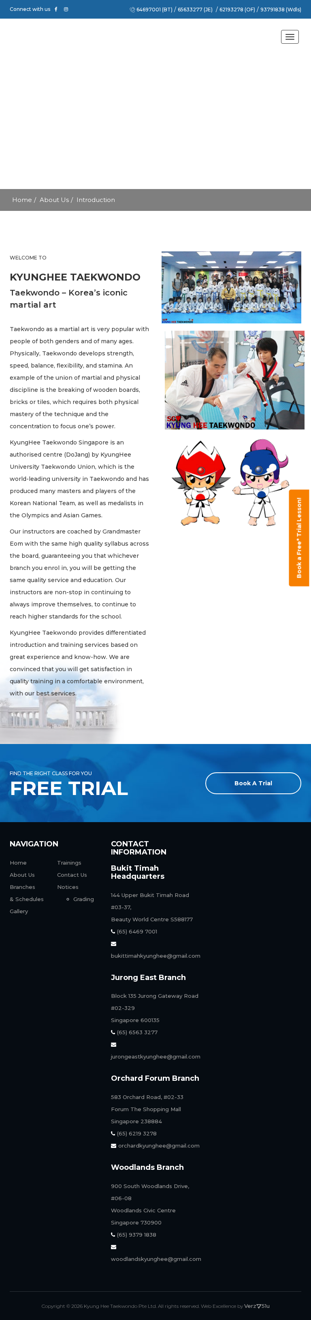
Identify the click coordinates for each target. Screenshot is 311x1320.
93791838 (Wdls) (280, 9)
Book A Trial (253, 783)
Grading (83, 899)
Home (22, 200)
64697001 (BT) (154, 9)
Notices (68, 887)
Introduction (96, 200)
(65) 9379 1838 (136, 1234)
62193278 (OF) (237, 9)
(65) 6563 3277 (137, 1032)
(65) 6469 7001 (137, 931)
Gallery (19, 911)
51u (266, 1306)
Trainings (69, 862)
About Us (54, 200)
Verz (250, 1306)
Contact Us (72, 874)
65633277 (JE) (195, 9)
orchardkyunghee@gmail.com (159, 1145)
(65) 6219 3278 (137, 1133)
